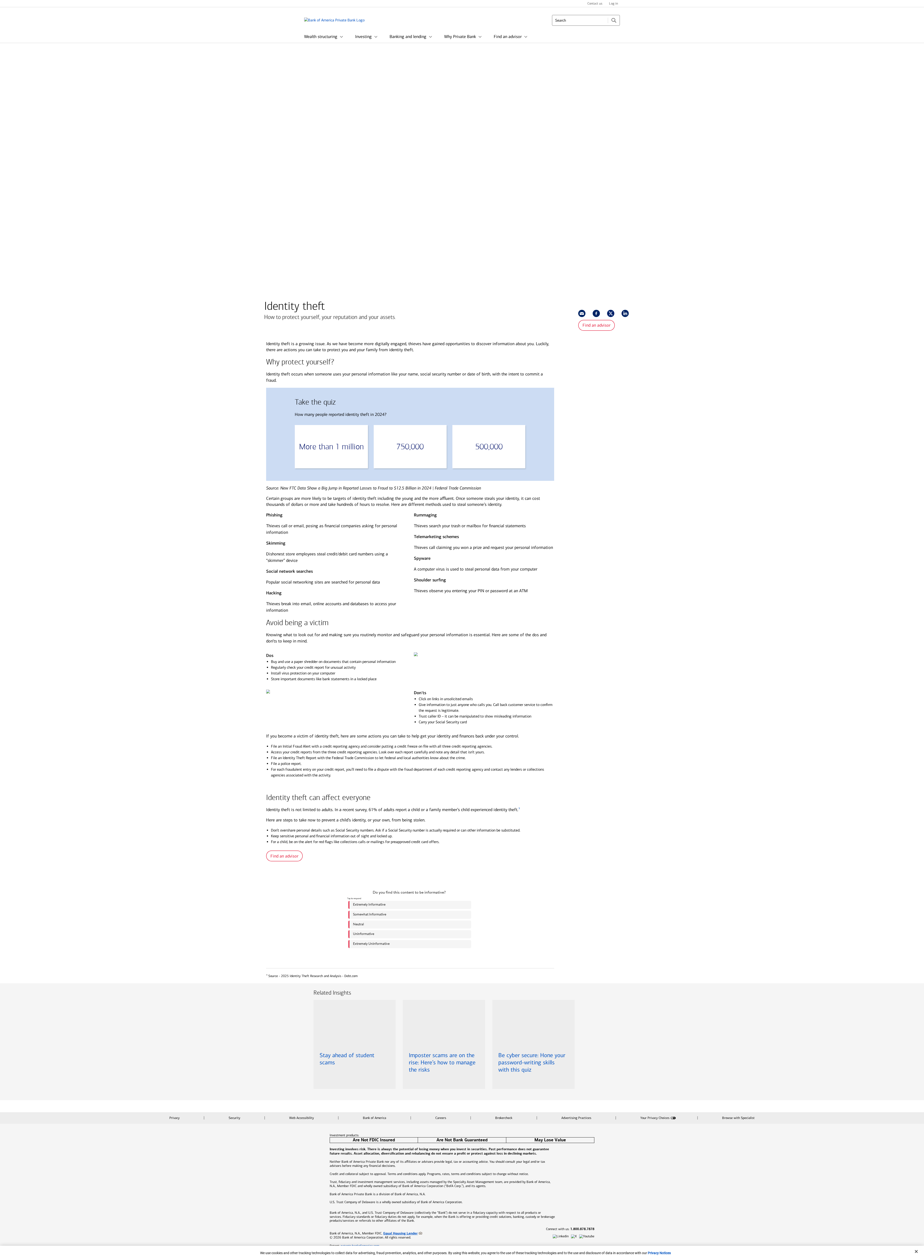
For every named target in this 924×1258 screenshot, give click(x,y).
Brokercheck (504, 1118)
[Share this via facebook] (596, 313)
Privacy (174, 1118)
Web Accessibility (302, 1118)
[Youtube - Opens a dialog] (586, 1236)
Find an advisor (596, 325)
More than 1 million (331, 446)
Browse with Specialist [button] (738, 1118)
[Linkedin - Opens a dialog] (561, 1236)
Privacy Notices (659, 1253)
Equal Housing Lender (400, 1233)
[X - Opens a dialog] (574, 1236)
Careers (441, 1118)
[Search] (613, 20)
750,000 (410, 446)
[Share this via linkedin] (625, 313)
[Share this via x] (610, 313)
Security (235, 1118)
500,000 (489, 446)
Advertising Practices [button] (576, 1118)
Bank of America (375, 1118)
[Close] (916, 1251)
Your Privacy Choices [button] (654, 1118)
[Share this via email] (581, 313)
